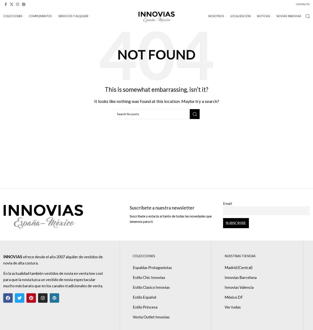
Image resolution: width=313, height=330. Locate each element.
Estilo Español (144, 297)
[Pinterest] (31, 298)
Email (227, 203)
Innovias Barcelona (241, 277)
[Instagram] (43, 298)
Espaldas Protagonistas (152, 267)
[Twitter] (19, 298)
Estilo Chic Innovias (149, 277)
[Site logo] (156, 15)
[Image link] (43, 214)
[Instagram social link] (17, 4)
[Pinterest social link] (24, 4)
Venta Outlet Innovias (151, 317)
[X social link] (11, 4)
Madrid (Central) (239, 267)
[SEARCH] (195, 114)
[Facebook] (8, 298)
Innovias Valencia (239, 287)
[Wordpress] (54, 298)
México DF (234, 297)
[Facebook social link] (5, 4)
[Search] (307, 16)
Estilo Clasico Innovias (151, 287)
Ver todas (233, 307)
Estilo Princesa (145, 307)
